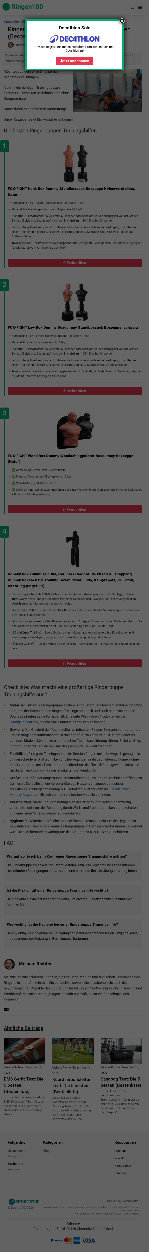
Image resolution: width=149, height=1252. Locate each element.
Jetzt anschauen (74, 61)
